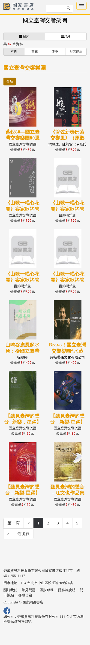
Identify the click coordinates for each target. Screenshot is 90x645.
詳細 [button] (67, 36)
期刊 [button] (55, 51)
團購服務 (47, 590)
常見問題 (29, 590)
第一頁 (13, 523)
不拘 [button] (14, 51)
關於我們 (10, 590)
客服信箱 (25, 595)
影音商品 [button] (76, 51)
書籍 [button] (34, 51)
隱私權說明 (66, 590)
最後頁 (23, 533)
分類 (9, 81)
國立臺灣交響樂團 (45, 20)
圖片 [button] (26, 36)
